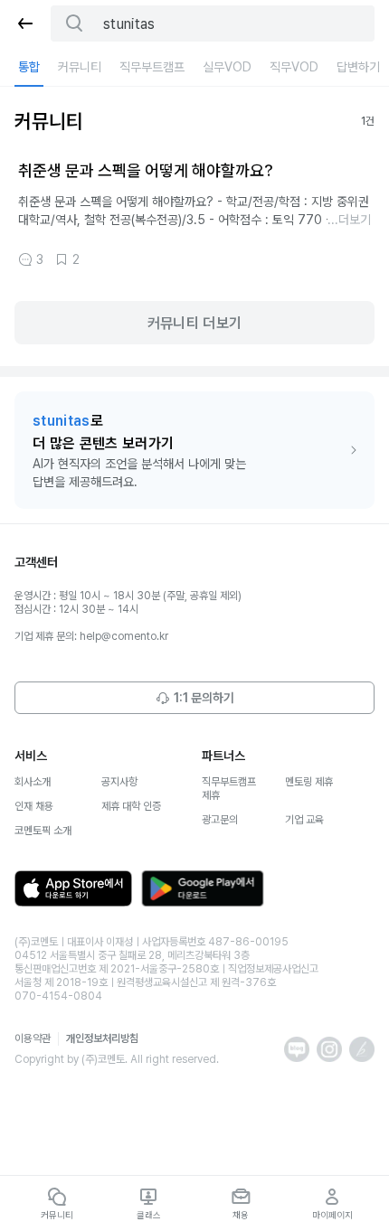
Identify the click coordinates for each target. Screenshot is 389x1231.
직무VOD (294, 67)
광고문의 (220, 819)
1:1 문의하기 (204, 698)
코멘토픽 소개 (42, 830)
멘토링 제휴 (309, 781)
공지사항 (119, 781)
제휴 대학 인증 (131, 806)
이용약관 (32, 1038)
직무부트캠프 (152, 67)
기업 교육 (304, 819)
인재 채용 (33, 806)
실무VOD (227, 67)
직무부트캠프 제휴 (229, 788)
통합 (29, 67)
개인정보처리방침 (102, 1038)
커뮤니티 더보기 (194, 323)
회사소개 (32, 781)
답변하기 (358, 67)
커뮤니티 (79, 67)
